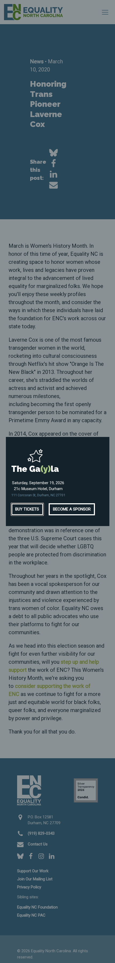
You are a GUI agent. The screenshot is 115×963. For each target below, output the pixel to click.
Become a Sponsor (72, 509)
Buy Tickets (27, 509)
